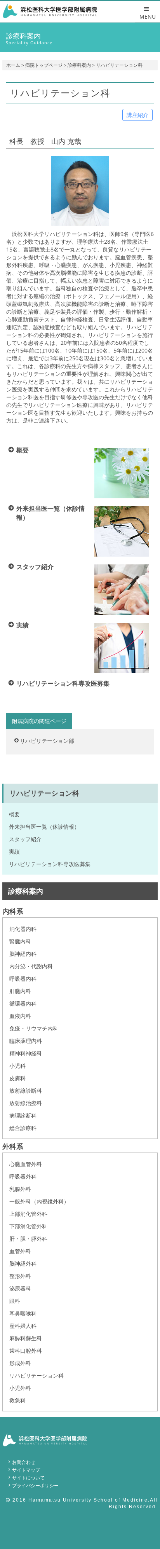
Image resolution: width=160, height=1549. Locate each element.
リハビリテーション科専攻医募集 (49, 864)
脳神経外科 (23, 1263)
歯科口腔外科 (25, 1350)
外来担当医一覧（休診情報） (44, 826)
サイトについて (28, 1477)
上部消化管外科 (28, 1213)
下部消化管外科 (28, 1226)
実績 (14, 851)
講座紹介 (137, 115)
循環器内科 (23, 1003)
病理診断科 (23, 1115)
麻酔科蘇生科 (25, 1338)
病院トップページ (44, 65)
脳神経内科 (23, 953)
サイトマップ (26, 1470)
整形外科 (20, 1276)
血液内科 (20, 1016)
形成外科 (20, 1363)
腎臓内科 (20, 941)
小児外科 (20, 1388)
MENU (147, 16)
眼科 (14, 1301)
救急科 (17, 1400)
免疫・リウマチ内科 (33, 1028)
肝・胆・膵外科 (28, 1238)
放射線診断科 (25, 1090)
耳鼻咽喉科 (23, 1313)
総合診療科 (23, 1128)
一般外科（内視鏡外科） (39, 1201)
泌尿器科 (20, 1288)
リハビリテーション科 (36, 1375)
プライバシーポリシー (35, 1485)
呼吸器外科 (23, 1176)
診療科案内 (79, 65)
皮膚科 (17, 1078)
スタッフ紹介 (25, 839)
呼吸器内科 (23, 978)
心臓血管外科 (25, 1164)
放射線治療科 (25, 1103)
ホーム (13, 65)
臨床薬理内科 (25, 1040)
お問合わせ (23, 1462)
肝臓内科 (20, 991)
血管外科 (20, 1251)
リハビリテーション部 (47, 740)
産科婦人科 (23, 1325)
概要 (14, 814)
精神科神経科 (25, 1053)
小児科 (17, 1065)
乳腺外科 (20, 1189)
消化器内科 (23, 929)
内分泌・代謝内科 (31, 966)
